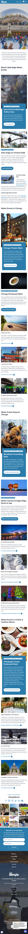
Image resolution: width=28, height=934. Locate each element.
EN (17, 1)
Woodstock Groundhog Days (12, 472)
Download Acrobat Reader (14, 919)
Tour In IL (14, 864)
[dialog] (2, 932)
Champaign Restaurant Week (12, 689)
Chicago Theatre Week (10, 265)
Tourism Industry (14, 861)
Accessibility (14, 856)
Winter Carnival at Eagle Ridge (9, 518)
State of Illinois (14, 887)
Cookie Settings (14, 894)
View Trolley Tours (9, 124)
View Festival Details (7, 168)
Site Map (14, 891)
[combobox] (17, 1)
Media (14, 859)
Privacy (14, 889)
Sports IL (14, 866)
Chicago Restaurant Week (8, 309)
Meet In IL (14, 853)
